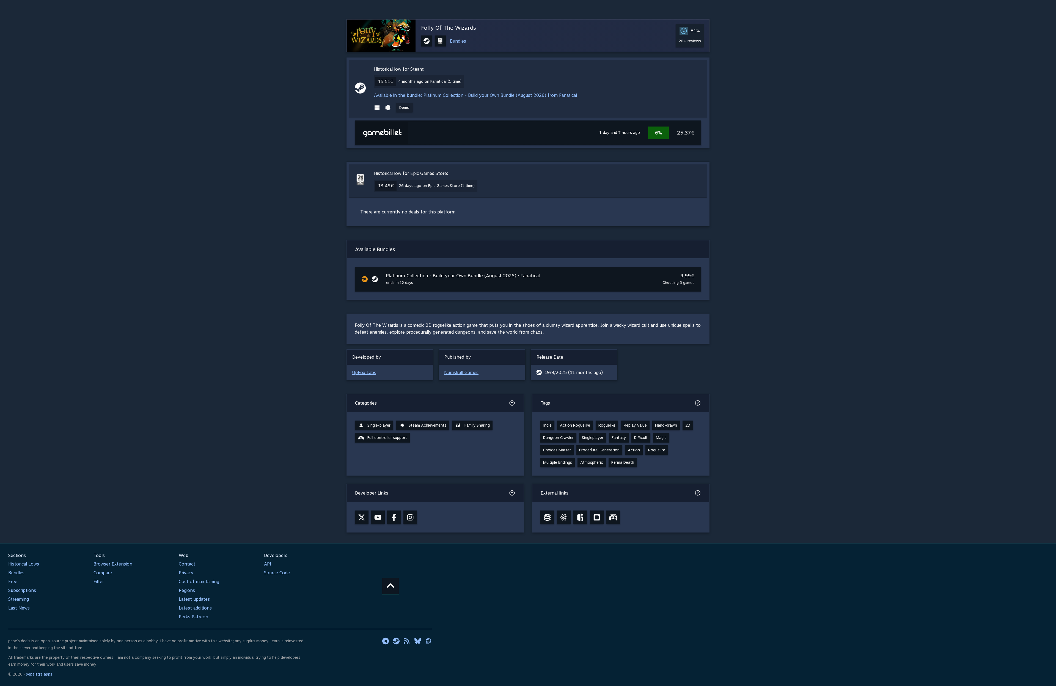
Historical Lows (23, 564)
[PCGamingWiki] (580, 517)
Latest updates (194, 599)
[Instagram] (410, 517)
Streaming (18, 599)
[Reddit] (428, 641)
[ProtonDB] (564, 517)
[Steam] (396, 641)
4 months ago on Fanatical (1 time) (429, 81)
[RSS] (407, 641)
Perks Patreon (193, 616)
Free (12, 581)
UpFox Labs (364, 372)
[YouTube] (378, 517)
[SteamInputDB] (613, 517)
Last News (19, 608)
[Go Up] (390, 586)
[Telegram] (385, 641)
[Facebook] (394, 517)
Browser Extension (113, 564)
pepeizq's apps (39, 674)
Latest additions (195, 608)
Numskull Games (461, 372)
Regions (187, 590)
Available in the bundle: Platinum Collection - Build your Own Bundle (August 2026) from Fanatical (475, 95)
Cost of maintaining (199, 581)
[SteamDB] (547, 517)
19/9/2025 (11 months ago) (573, 372)
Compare (103, 572)
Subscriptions (22, 590)
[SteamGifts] (597, 517)
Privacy (186, 572)
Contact (187, 564)
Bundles (458, 41)
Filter (99, 581)
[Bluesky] (417, 641)
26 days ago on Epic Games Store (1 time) (437, 185)
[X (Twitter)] (362, 517)
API (267, 564)
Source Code (277, 572)
